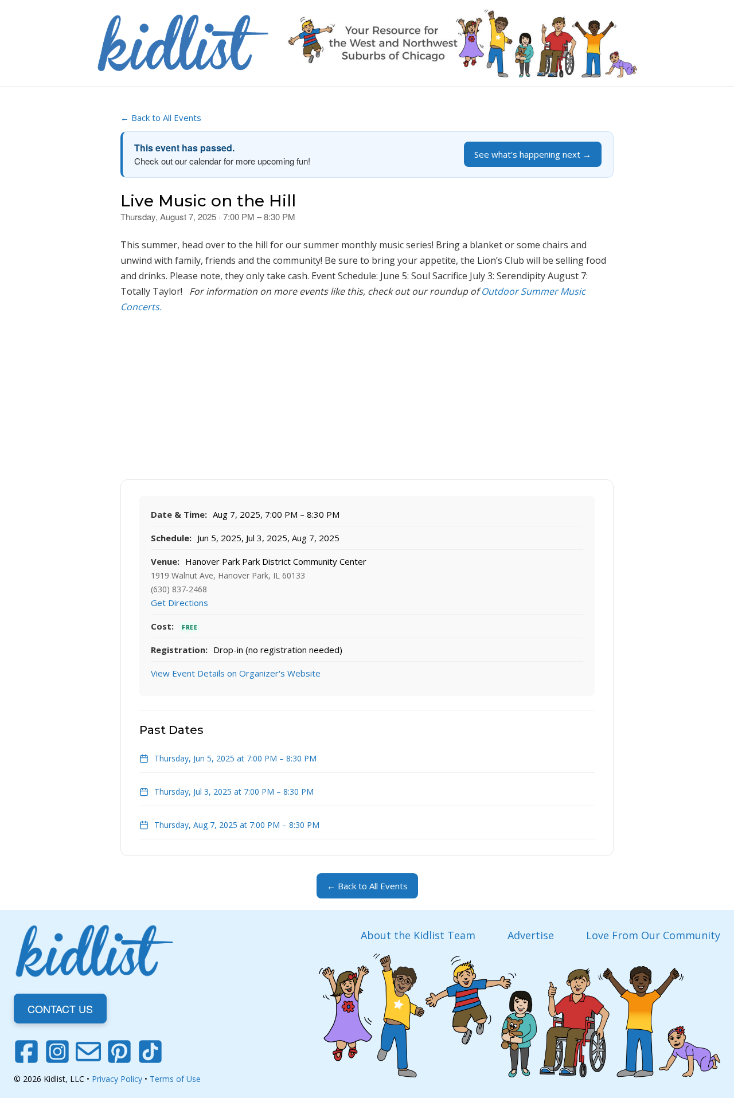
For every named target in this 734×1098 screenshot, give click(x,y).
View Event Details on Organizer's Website (236, 673)
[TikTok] (150, 1051)
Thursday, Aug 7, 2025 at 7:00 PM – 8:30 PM (236, 824)
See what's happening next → (532, 154)
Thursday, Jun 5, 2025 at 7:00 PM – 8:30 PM (235, 758)
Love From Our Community (653, 935)
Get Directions (179, 602)
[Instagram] (57, 1051)
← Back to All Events (160, 117)
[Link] (183, 43)
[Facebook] (26, 1051)
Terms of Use (175, 1078)
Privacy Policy (117, 1078)
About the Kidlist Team (418, 935)
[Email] (88, 1051)
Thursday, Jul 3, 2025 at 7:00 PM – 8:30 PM (234, 791)
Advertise (530, 935)
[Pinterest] (119, 1051)
